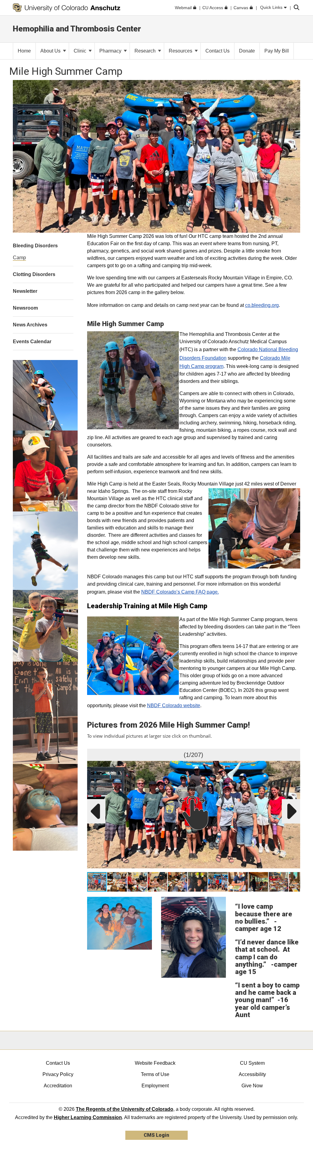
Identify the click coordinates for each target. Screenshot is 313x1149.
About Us (51, 50)
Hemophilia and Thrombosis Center (77, 28)
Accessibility (252, 1074)
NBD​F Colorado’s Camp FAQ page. (180, 591)
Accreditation (58, 1085)
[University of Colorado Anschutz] (66, 7)
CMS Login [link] (156, 1135)
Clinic (80, 50)
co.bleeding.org (262, 305)
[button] (294, 754)
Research (145, 50)
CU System (252, 1063)
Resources (181, 50)
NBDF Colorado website (173, 705)
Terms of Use (155, 1074)
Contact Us (58, 1063)
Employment (155, 1085)
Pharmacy (111, 50)
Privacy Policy (57, 1074)
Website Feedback (155, 1063)
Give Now (252, 1085)
